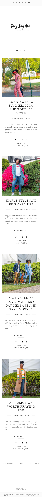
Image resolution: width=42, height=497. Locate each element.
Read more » (21, 231)
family (22, 348)
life (23, 146)
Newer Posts (8, 464)
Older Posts (34, 464)
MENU (22, 50)
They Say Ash (20, 495)
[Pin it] (26, 139)
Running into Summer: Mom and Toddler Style (21, 107)
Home (21, 463)
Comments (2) (21, 143)
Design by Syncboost (32, 495)
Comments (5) (21, 446)
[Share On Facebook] (19, 139)
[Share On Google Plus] (23, 139)
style (27, 146)
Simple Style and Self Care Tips (21, 202)
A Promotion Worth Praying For (21, 406)
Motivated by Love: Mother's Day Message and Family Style (21, 303)
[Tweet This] (16, 139)
